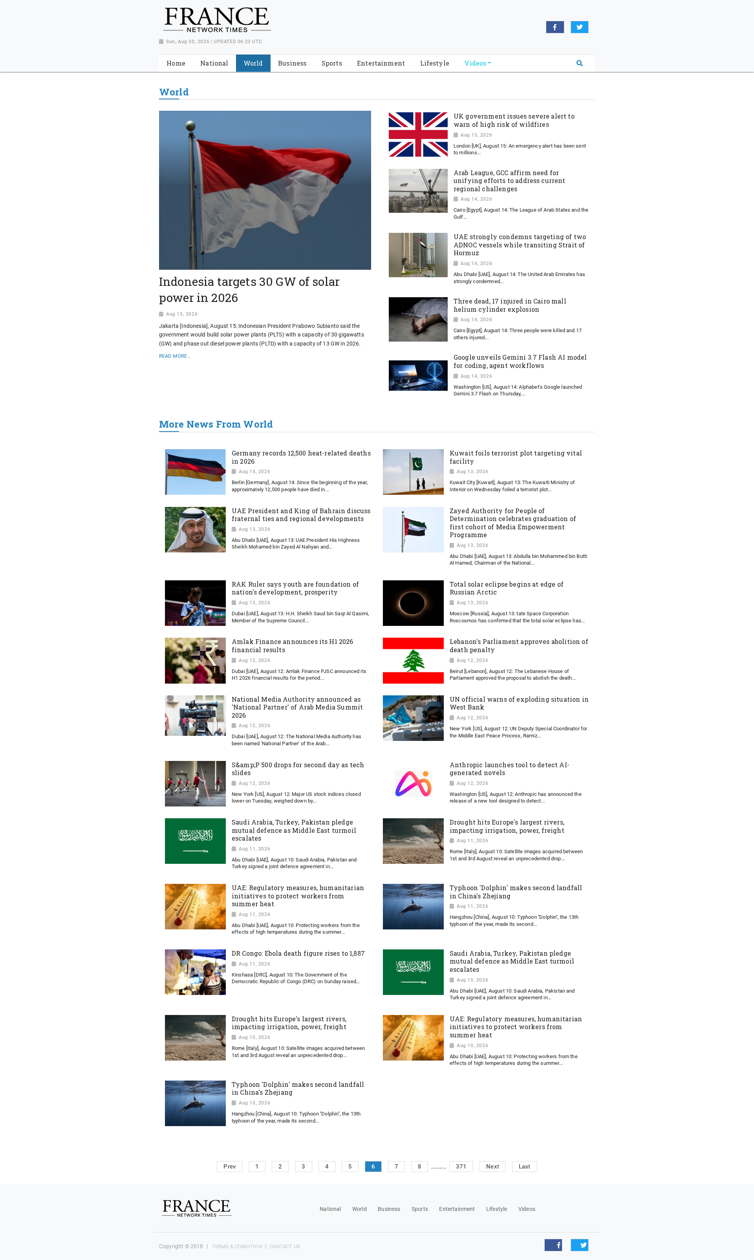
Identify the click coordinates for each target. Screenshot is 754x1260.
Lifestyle (496, 1209)
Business (389, 1209)
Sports (420, 1209)
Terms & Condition (237, 1246)
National (330, 1209)
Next (492, 1166)
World (359, 1209)
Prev (229, 1166)
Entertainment (457, 1209)
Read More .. (174, 356)
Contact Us (284, 1246)
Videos (526, 1209)
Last (525, 1166)
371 (461, 1166)
